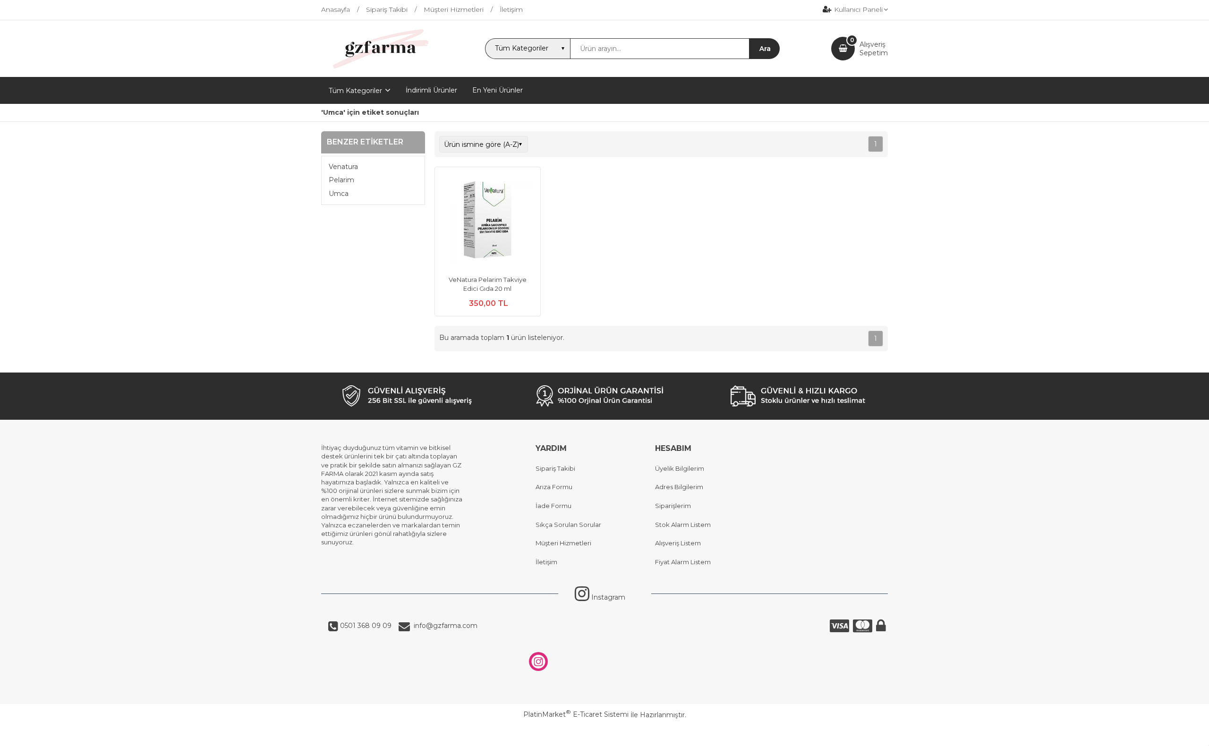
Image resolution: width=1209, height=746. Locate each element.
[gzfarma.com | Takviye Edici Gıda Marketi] (377, 68)
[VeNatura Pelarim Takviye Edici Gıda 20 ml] (487, 221)
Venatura (343, 166)
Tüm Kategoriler (355, 90)
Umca (339, 193)
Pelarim (341, 180)
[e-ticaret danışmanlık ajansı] (600, 733)
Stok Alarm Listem (683, 524)
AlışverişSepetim (874, 48)
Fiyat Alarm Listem (683, 562)
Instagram (607, 597)
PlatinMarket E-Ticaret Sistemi (576, 714)
